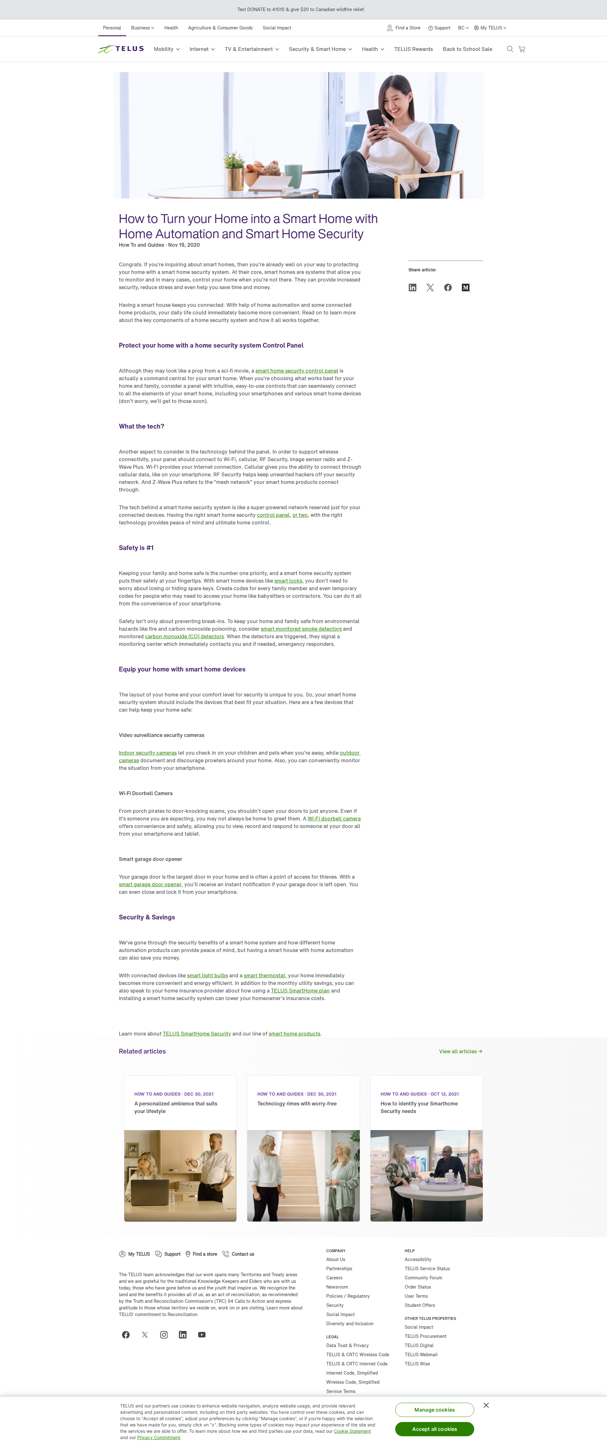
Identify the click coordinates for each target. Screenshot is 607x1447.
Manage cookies (434, 1410)
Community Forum (423, 1277)
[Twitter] (147, 1335)
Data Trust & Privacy (347, 1345)
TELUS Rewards (413, 49)
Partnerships (339, 1268)
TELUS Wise (417, 1363)
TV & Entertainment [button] (249, 49)
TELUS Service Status (427, 1268)
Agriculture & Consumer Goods (220, 27)
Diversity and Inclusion (349, 1323)
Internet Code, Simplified (352, 1373)
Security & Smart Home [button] (317, 49)
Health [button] (370, 49)
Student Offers (420, 1305)
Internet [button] (199, 49)
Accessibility (418, 1259)
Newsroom (337, 1286)
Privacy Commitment (158, 1437)
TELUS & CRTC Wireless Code (357, 1354)
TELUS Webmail (421, 1354)
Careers (334, 1277)
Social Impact (277, 27)
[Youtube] (204, 1335)
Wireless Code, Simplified (352, 1382)
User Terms (416, 1296)
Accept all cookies (434, 1429)
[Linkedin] (185, 1335)
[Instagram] (166, 1335)
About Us (335, 1259)
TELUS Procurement (425, 1336)
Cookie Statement (352, 1431)
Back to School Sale (467, 49)
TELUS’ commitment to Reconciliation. (159, 1314)
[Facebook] (128, 1335)
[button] (510, 49)
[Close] (486, 1405)
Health (171, 27)
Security (335, 1305)
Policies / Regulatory (348, 1296)
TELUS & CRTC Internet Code (357, 1363)
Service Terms (340, 1391)
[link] (297, 371)
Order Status (418, 1286)
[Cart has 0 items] (521, 49)
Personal (112, 27)
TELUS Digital (419, 1345)
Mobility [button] (164, 49)
